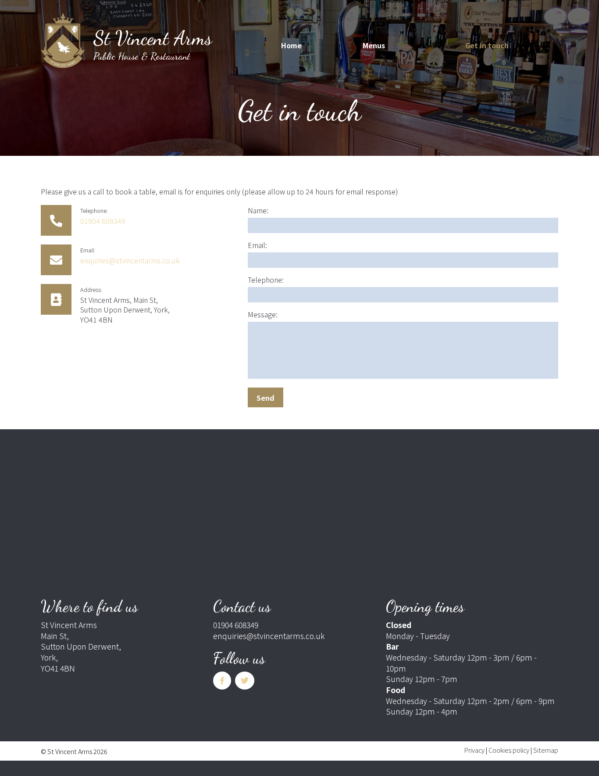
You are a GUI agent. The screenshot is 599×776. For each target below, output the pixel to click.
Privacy (474, 749)
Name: (258, 210)
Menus (374, 45)
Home (291, 45)
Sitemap (545, 749)
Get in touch (487, 45)
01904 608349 (102, 221)
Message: (263, 314)
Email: (257, 245)
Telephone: (266, 279)
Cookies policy (508, 749)
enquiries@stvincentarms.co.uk (130, 260)
